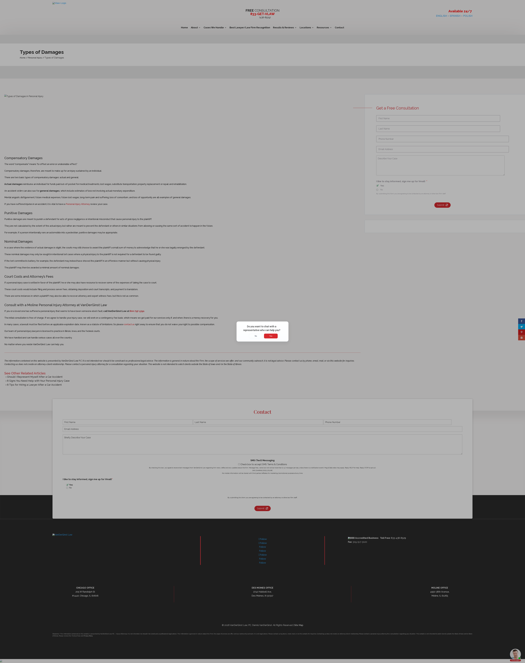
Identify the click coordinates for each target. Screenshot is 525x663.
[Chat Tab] (262, 331)
